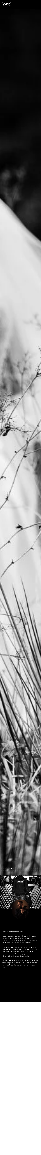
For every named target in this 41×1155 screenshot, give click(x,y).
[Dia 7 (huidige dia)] (13, 868)
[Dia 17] (33, 868)
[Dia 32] (23, 870)
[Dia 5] (9, 868)
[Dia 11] (21, 868)
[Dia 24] (7, 870)
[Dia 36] (31, 870)
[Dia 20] (39, 868)
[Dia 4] (7, 868)
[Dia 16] (31, 868)
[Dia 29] (17, 870)
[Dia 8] (15, 868)
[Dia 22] (3, 870)
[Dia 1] (1, 868)
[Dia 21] (1, 870)
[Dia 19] (37, 868)
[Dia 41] (20, 872)
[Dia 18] (35, 868)
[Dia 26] (11, 870)
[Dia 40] (39, 870)
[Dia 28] (15, 870)
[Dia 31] (21, 870)
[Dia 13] (25, 868)
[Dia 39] (37, 870)
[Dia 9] (17, 868)
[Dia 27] (13, 870)
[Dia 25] (9, 870)
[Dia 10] (19, 868)
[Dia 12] (23, 868)
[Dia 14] (27, 868)
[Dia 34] (27, 870)
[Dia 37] (33, 870)
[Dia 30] (19, 870)
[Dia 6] (11, 868)
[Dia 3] (5, 868)
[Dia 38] (35, 870)
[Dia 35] (29, 870)
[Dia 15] (29, 868)
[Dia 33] (25, 870)
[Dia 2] (3, 868)
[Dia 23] (5, 870)
